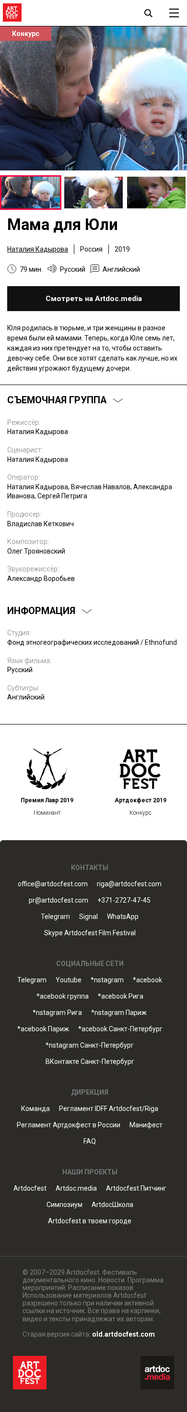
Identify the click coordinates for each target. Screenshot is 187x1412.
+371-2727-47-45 (124, 900)
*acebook (147, 980)
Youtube (69, 980)
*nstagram (107, 980)
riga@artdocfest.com (129, 884)
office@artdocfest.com (53, 884)
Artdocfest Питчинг (136, 1188)
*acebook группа (62, 996)
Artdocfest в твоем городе (89, 1221)
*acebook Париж (43, 1029)
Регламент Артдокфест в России (68, 1125)
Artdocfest (30, 1188)
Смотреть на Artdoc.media (94, 298)
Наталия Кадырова (37, 249)
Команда (35, 1108)
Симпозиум (64, 1204)
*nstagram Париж (119, 1012)
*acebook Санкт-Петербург (120, 1029)
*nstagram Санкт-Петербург (90, 1045)
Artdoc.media (76, 1188)
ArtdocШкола (112, 1204)
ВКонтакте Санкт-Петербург (90, 1061)
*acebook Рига (120, 996)
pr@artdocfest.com (58, 900)
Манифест (146, 1125)
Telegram (32, 980)
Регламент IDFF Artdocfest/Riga (108, 1108)
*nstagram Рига (57, 1012)
